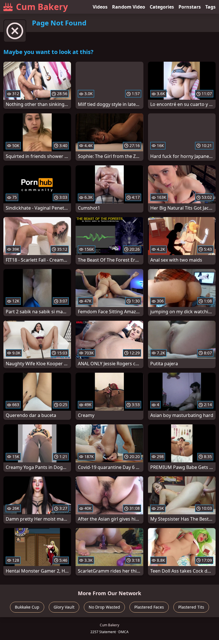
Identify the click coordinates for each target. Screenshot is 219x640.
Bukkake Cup (27, 607)
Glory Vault (64, 607)
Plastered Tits (191, 607)
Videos (100, 7)
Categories (162, 7)
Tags (210, 7)
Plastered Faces (149, 607)
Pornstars (190, 7)
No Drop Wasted (104, 607)
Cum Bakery (42, 7)
